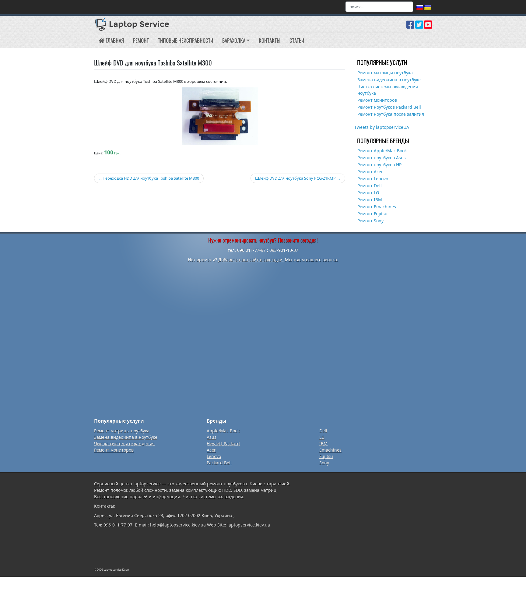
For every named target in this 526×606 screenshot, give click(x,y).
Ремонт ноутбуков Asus (381, 157)
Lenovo (214, 456)
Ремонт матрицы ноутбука (385, 73)
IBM (323, 443)
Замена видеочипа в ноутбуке (389, 80)
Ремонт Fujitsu (372, 214)
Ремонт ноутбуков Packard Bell (389, 107)
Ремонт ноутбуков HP (379, 164)
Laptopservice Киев (116, 570)
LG (321, 437)
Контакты (269, 40)
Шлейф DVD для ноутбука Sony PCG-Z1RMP (295, 178)
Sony (324, 463)
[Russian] (419, 8)
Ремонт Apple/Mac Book (382, 150)
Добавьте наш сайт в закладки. (251, 259)
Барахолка (233, 40)
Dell (323, 431)
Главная (114, 40)
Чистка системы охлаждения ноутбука (387, 90)
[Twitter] (419, 27)
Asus (211, 437)
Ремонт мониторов (377, 100)
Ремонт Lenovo (372, 178)
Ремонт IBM (369, 200)
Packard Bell (219, 463)
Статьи (296, 40)
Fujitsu (326, 456)
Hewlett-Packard (223, 443)
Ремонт (141, 40)
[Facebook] (410, 27)
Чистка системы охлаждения (124, 443)
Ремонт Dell (369, 185)
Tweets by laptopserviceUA (381, 127)
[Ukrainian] (427, 8)
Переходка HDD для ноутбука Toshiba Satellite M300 (151, 178)
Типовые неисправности (185, 40)
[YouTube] (428, 27)
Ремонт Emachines (376, 207)
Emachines (330, 450)
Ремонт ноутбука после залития (390, 114)
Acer (211, 450)
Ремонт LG (368, 193)
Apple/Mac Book (223, 431)
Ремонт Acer (370, 171)
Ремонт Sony (370, 221)
